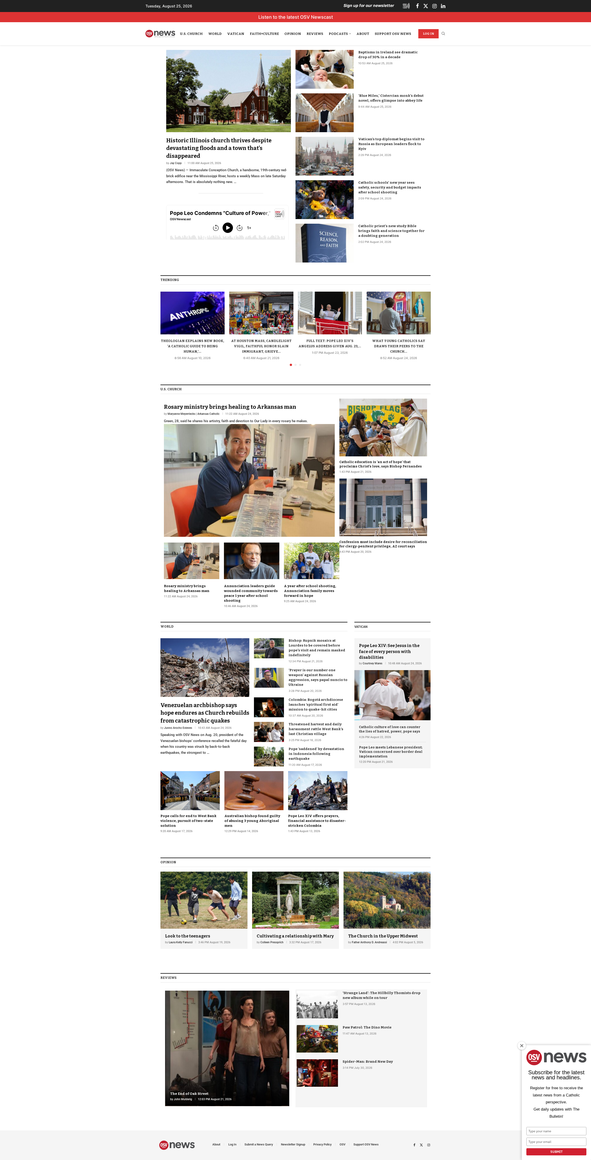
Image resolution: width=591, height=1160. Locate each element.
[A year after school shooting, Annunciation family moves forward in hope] (311, 573)
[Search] (443, 34)
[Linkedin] (443, 6)
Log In (428, 33)
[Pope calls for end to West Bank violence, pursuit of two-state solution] (190, 802)
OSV (342, 1144)
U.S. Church (191, 34)
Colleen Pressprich (271, 942)
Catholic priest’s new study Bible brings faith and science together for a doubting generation (391, 231)
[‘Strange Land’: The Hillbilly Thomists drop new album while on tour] (317, 1004)
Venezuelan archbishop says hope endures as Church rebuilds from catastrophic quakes (204, 713)
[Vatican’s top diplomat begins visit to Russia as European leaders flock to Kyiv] (325, 156)
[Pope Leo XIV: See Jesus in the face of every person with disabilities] (392, 679)
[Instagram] (434, 6)
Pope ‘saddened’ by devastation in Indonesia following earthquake (316, 754)
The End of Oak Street (189, 1094)
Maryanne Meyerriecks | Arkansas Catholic (194, 413)
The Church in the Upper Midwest (383, 936)
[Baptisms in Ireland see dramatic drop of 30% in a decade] (325, 69)
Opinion (292, 34)
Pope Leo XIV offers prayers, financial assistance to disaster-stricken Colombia (317, 821)
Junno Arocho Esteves (178, 728)
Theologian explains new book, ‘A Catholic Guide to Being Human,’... (192, 346)
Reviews (315, 34)
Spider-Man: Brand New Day (368, 1061)
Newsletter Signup (293, 1144)
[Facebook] (417, 6)
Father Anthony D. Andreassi (369, 942)
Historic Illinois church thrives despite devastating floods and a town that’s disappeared (218, 148)
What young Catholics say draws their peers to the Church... (398, 346)
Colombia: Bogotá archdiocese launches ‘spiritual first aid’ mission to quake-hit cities (316, 704)
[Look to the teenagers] (203, 910)
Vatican (235, 34)
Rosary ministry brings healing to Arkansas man (230, 407)
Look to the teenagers (187, 936)
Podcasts (338, 34)
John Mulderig (183, 1099)
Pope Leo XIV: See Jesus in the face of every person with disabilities (389, 651)
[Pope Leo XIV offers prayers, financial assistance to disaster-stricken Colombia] (317, 802)
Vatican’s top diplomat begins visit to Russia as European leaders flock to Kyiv (391, 144)
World (215, 34)
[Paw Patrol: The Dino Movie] (317, 1039)
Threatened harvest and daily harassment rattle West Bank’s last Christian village (316, 729)
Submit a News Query (258, 1144)
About (362, 34)
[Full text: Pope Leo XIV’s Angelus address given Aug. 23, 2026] (330, 313)
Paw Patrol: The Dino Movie (367, 1027)
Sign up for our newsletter (369, 5)
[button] (167, 329)
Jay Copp (176, 163)
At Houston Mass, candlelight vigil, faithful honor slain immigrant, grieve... (261, 346)
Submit (556, 1152)
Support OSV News (393, 34)
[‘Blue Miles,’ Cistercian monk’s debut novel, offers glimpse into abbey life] (325, 112)
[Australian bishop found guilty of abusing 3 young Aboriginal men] (254, 802)
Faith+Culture (264, 34)
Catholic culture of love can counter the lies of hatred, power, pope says (389, 729)
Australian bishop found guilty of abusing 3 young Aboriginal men (252, 821)
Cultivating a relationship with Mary (295, 936)
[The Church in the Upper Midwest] (387, 910)
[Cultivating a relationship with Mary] (295, 910)
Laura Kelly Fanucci (181, 942)
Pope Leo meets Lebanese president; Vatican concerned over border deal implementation (390, 751)
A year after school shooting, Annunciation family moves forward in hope (310, 591)
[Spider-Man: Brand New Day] (317, 1073)
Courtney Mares (372, 663)
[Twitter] (425, 6)
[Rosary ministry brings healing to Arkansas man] (249, 468)
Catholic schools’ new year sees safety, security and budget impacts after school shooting (389, 187)
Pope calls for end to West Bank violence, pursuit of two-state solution (188, 821)
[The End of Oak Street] (227, 1048)
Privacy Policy (322, 1144)
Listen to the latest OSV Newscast (295, 17)
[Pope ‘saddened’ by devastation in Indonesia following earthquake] (269, 756)
